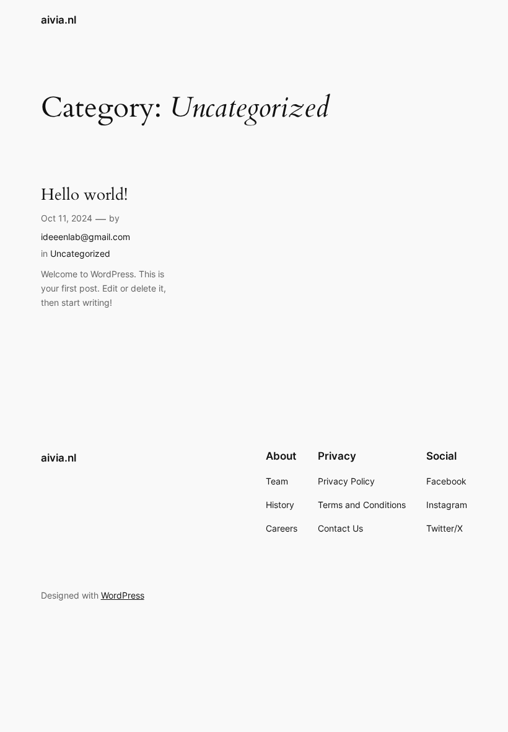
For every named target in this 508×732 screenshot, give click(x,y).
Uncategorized (80, 253)
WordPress (122, 595)
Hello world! (84, 194)
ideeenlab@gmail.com (85, 236)
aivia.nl (58, 20)
